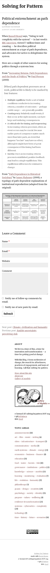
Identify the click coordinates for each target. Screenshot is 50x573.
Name (6, 241)
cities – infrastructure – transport (29, 441)
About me (19, 376)
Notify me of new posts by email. (21, 307)
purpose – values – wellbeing (28, 497)
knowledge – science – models (28, 472)
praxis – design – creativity (27, 489)
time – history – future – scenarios (30, 517)
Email (6, 251)
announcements (22, 433)
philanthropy (20, 484)
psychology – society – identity (28, 493)
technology (20, 513)
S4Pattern (22, 416)
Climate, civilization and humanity (30, 327)
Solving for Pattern (22, 6)
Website (6, 261)
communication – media (26, 446)
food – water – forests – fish (27, 463)
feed (21, 419)
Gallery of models (22, 379)
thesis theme (43, 556)
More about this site (23, 373)
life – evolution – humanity (27, 480)
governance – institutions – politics (30, 467)
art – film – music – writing (27, 437)
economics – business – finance (29, 454)
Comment (7, 271)
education (19, 459)
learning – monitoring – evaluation (30, 476)
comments (19, 30)
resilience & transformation (27, 502)
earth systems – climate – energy (30, 450)
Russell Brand (15, 36)
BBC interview (9, 43)
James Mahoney (24, 177)
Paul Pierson (37, 76)
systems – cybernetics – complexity (31, 506)
